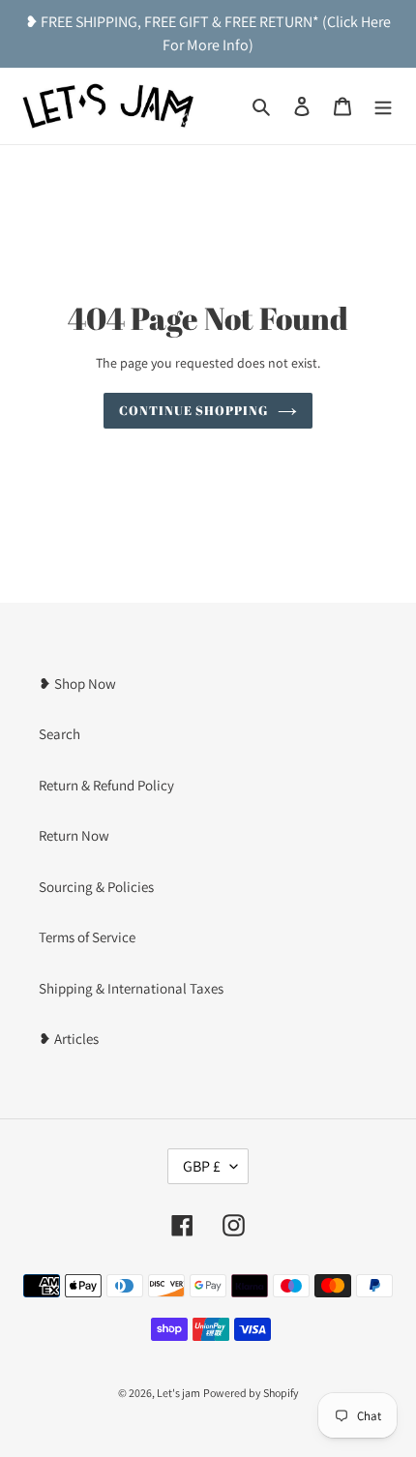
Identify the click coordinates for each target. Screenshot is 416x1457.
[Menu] (383, 106)
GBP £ (202, 1166)
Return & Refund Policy (106, 785)
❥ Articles (69, 1038)
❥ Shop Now (77, 683)
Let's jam (178, 1392)
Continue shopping (194, 410)
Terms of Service (87, 937)
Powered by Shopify (251, 1392)
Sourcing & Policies (96, 886)
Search (59, 734)
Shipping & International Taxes (131, 988)
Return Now (74, 835)
